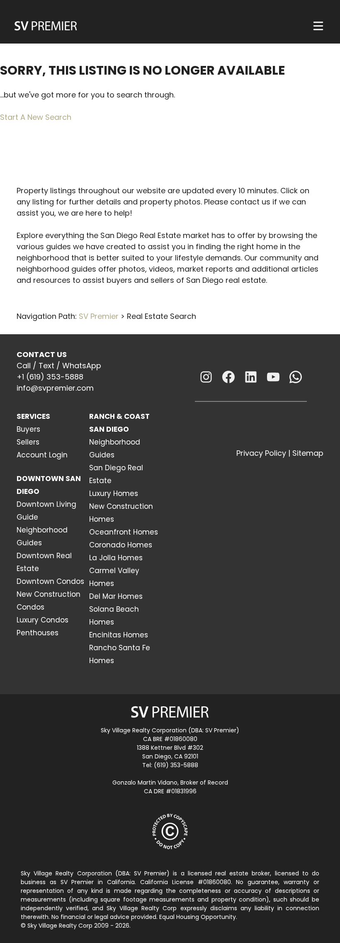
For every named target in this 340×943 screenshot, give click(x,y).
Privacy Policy (261, 453)
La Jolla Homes (116, 558)
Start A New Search (35, 117)
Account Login (42, 455)
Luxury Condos (42, 620)
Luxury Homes (113, 493)
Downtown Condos (50, 581)
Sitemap (307, 453)
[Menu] (318, 26)
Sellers (28, 442)
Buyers (28, 429)
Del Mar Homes (116, 596)
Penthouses (37, 633)
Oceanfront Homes (123, 532)
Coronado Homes (120, 545)
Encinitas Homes (118, 635)
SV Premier (99, 316)
